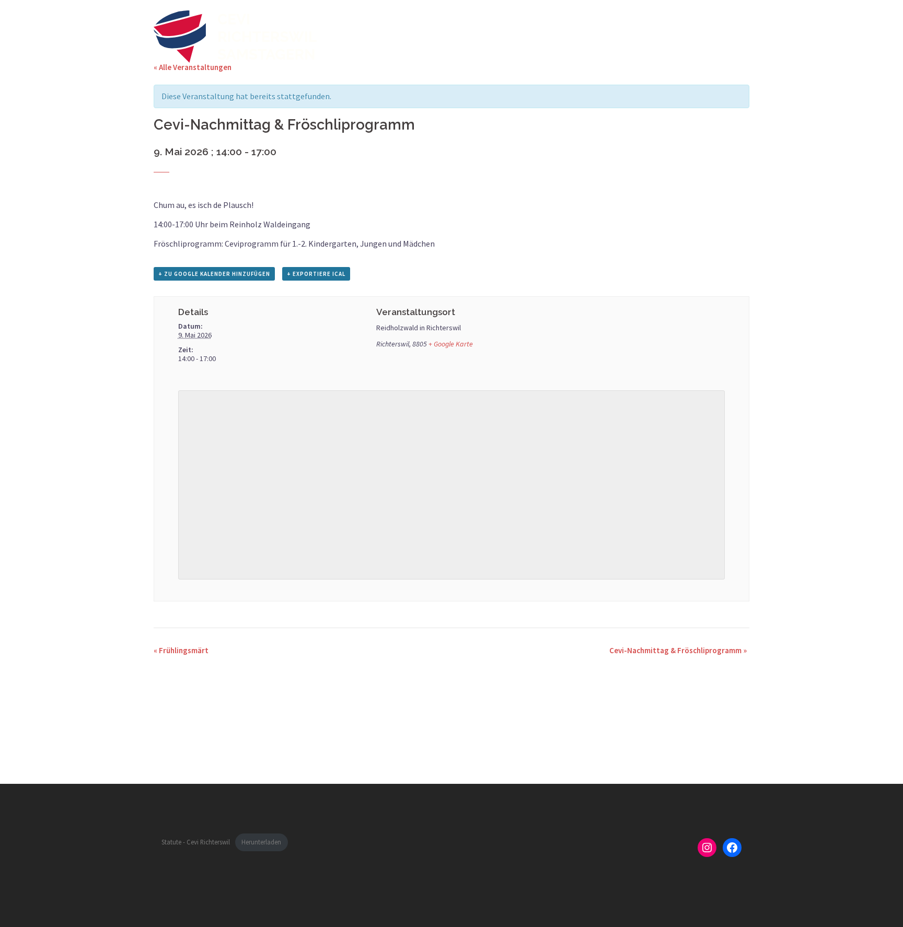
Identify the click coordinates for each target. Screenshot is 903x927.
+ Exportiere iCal (316, 273)
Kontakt (728, 36)
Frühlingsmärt (181, 650)
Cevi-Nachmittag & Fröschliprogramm (678, 650)
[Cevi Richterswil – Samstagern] (235, 35)
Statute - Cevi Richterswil (195, 842)
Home (544, 36)
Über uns (684, 36)
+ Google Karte (451, 344)
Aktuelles (586, 36)
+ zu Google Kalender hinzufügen (214, 273)
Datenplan (635, 36)
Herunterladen (261, 842)
